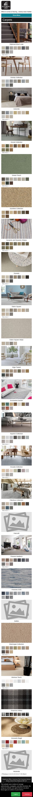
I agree (16, 794)
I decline (27, 794)
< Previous (4, 774)
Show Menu (16, 15)
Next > (25, 774)
